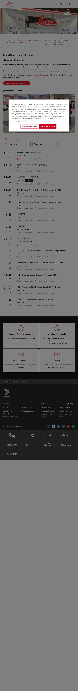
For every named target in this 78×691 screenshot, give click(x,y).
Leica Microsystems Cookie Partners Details (23, 121)
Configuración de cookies (29, 126)
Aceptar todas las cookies (47, 126)
